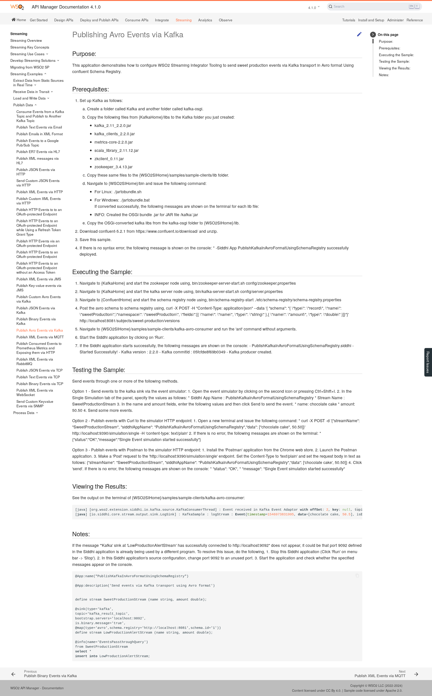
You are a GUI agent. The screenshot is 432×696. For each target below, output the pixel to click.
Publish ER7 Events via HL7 (38, 151)
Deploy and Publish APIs (99, 19)
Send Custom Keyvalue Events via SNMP (34, 403)
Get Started (39, 19)
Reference (415, 19)
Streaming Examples (27, 73)
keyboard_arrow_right (373, 34)
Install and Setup (371, 19)
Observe (225, 19)
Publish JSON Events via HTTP (35, 171)
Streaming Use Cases (27, 53)
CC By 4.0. (333, 690)
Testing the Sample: (394, 61)
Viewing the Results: (394, 68)
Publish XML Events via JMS (38, 279)
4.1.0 (312, 7)
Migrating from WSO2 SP (29, 67)
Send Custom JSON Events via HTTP (38, 182)
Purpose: (386, 41)
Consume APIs (136, 19)
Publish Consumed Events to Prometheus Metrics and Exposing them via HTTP (39, 348)
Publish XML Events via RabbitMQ (34, 361)
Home (21, 19)
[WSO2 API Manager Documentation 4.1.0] (17, 7)
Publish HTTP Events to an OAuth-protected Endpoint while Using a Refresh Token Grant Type (38, 227)
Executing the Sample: (396, 54)
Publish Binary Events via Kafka (36, 321)
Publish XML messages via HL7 (37, 160)
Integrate (162, 19)
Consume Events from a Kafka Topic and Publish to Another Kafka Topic (40, 116)
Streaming (184, 19)
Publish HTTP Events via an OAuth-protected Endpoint (38, 243)
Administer (395, 19)
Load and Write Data (30, 98)
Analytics (205, 19)
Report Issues (428, 362)
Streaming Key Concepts (29, 47)
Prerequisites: (389, 48)
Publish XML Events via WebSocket (34, 392)
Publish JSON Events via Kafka (35, 310)
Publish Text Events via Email (39, 127)
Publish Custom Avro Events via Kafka (38, 298)
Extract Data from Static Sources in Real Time (38, 82)
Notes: (384, 74)
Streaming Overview (26, 40)
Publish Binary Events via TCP (39, 383)
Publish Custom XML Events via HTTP (38, 200)
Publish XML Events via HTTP (39, 191)
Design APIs (63, 19)
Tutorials (348, 19)
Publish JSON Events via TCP (39, 370)
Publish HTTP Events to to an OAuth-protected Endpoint (39, 211)
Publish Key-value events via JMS (38, 287)
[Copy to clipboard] (357, 509)
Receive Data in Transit (31, 91)
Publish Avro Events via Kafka (39, 330)
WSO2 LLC (376, 685)
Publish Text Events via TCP (38, 377)
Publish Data (23, 104)
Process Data (24, 412)
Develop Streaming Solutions (33, 60)
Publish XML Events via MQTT (40, 337)
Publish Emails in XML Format (39, 133)
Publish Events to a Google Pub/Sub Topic (37, 142)
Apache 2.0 (393, 690)
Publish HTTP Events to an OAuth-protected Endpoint (37, 254)
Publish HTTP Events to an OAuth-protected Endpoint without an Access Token (37, 267)
